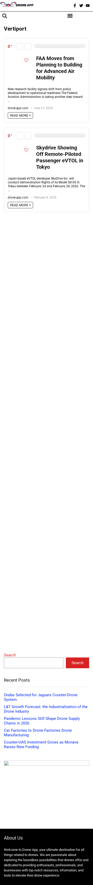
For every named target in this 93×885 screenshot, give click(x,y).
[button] (4, 16)
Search (10, 655)
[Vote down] (19, 46)
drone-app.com (18, 108)
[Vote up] (28, 46)
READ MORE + (20, 115)
